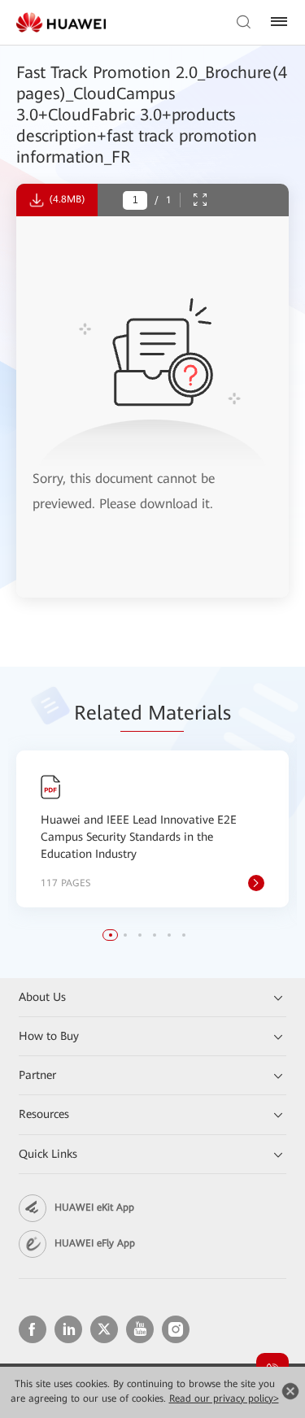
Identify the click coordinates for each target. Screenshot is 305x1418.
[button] (110, 935)
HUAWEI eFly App (94, 1243)
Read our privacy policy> (224, 1398)
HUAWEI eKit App (94, 1207)
